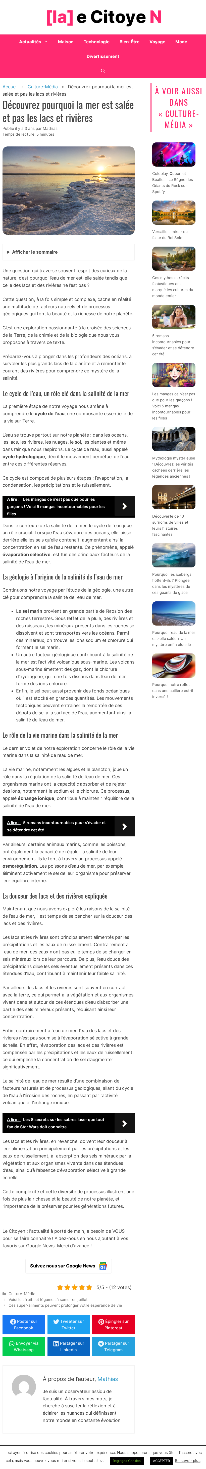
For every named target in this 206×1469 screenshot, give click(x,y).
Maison (66, 41)
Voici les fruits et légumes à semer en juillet (48, 1299)
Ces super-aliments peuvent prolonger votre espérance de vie (65, 1305)
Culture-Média (22, 1293)
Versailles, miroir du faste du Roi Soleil (170, 234)
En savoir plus (187, 1460)
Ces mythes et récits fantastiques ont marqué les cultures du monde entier (172, 287)
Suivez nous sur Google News (62, 1265)
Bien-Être (129, 41)
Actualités (30, 41)
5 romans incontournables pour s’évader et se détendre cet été (173, 345)
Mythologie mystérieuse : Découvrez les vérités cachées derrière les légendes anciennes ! (173, 467)
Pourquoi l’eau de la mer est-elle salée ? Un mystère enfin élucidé (173, 638)
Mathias (107, 1379)
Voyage (157, 41)
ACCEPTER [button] (161, 1461)
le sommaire (35, 252)
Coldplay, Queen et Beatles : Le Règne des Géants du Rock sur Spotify (172, 182)
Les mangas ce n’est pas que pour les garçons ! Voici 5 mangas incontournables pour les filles (173, 406)
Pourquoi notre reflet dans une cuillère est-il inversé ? (172, 690)
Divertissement (103, 56)
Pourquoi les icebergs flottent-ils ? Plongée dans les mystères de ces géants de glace (171, 583)
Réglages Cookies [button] (127, 1461)
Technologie (97, 41)
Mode (181, 41)
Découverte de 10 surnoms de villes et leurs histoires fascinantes (170, 525)
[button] (103, 71)
